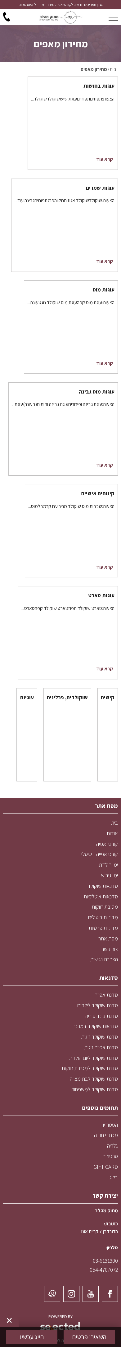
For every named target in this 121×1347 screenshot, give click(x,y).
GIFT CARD (105, 1166)
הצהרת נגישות (104, 959)
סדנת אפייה (106, 994)
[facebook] (110, 1294)
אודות (112, 833)
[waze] (52, 1294)
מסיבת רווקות (105, 906)
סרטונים (110, 1156)
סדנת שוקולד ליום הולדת (93, 1057)
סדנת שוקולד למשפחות (94, 1089)
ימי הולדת (108, 864)
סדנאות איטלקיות (101, 896)
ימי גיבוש (109, 875)
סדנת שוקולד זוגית (99, 1036)
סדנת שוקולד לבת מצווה (94, 1078)
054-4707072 (104, 1269)
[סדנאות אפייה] (60, 17)
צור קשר (109, 949)
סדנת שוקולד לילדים (97, 1005)
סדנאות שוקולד (102, 885)
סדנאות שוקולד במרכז (95, 1026)
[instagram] (71, 1294)
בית (114, 822)
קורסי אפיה (107, 843)
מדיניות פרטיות (103, 927)
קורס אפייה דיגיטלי (99, 854)
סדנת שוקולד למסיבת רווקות (90, 1068)
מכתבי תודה (106, 1135)
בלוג (114, 1177)
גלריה (112, 1145)
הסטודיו (110, 1124)
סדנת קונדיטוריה (101, 1015)
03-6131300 (105, 1260)
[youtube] (91, 1294)
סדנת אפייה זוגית (101, 1047)
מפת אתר (108, 938)
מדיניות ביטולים (103, 917)
